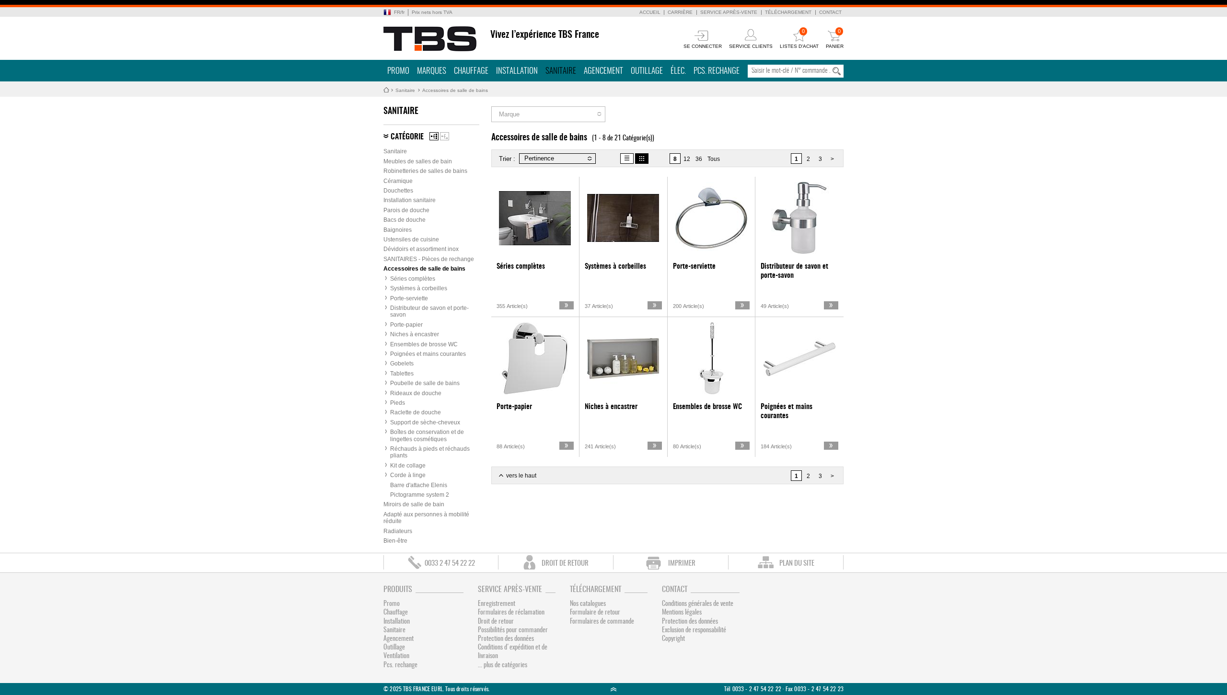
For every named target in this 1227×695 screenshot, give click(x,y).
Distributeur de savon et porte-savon (429, 311)
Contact (830, 12)
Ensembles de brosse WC (424, 344)
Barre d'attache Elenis (418, 485)
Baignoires (397, 230)
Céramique (398, 181)
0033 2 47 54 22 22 (450, 563)
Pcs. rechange (717, 71)
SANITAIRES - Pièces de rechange (428, 259)
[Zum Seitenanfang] (613, 689)
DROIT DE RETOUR (565, 563)
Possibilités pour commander (513, 630)
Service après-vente (728, 12)
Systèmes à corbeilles (418, 288)
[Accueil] (430, 38)
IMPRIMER (681, 563)
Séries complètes (412, 278)
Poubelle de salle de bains (425, 383)
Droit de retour (496, 621)
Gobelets (402, 363)
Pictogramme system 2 (419, 494)
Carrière (680, 12)
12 (686, 159)
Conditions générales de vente (697, 604)
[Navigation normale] (434, 136)
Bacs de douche (404, 219)
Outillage (647, 71)
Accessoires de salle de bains (455, 90)
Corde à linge (408, 475)
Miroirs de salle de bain (413, 504)
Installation (517, 71)
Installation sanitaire (409, 200)
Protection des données (506, 639)
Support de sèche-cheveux (425, 422)
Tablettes (402, 373)
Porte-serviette (409, 298)
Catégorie (407, 137)
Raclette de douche (415, 412)
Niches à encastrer (414, 334)
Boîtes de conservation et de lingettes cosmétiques (427, 435)
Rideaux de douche (415, 393)
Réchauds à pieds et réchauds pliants (430, 452)
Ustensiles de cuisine (411, 239)
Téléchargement (788, 12)
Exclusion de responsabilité (694, 630)
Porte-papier (406, 324)
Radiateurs (397, 531)
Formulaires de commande (602, 621)
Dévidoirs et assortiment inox (421, 249)
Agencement (603, 71)
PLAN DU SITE (796, 563)
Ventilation (396, 656)
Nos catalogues (588, 604)
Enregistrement (496, 604)
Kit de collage (408, 465)
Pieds (397, 402)
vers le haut (521, 475)
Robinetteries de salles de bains (425, 171)
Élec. (678, 71)
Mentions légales (682, 612)
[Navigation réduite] (444, 136)
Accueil (649, 12)
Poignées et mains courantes (428, 354)
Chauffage (471, 71)
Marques (431, 71)
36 (698, 159)
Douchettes (398, 190)
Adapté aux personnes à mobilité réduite (426, 517)
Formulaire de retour (595, 612)
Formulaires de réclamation (511, 612)
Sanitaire (560, 71)
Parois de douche (406, 210)
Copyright (673, 639)
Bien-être (395, 540)
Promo (398, 71)
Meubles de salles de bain (417, 161)
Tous (713, 159)
